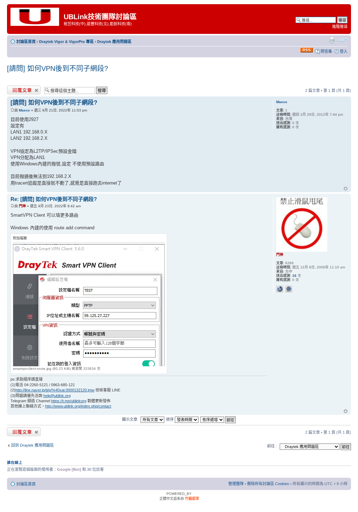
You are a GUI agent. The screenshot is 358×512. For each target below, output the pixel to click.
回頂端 (346, 189)
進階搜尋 (340, 26)
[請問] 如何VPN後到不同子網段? (57, 68)
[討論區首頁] (36, 16)
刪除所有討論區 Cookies (268, 484)
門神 (22, 206)
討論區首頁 (26, 41)
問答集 (326, 51)
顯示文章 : (131, 419)
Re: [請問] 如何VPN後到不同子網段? (53, 199)
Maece (24, 110)
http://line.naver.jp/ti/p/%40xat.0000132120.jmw (54, 390)
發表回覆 (14, 89)
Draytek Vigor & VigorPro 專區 (66, 41)
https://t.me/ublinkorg (68, 401)
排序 (170, 419)
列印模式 (332, 40)
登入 (344, 51)
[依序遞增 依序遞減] (218, 419)
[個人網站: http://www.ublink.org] (279, 289)
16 (294, 275)
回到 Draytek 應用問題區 (32, 445)
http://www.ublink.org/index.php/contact (78, 406)
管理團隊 (236, 484)
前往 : (272, 446)
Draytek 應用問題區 (114, 41)
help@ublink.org (57, 396)
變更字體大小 (342, 40)
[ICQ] (288, 289)
